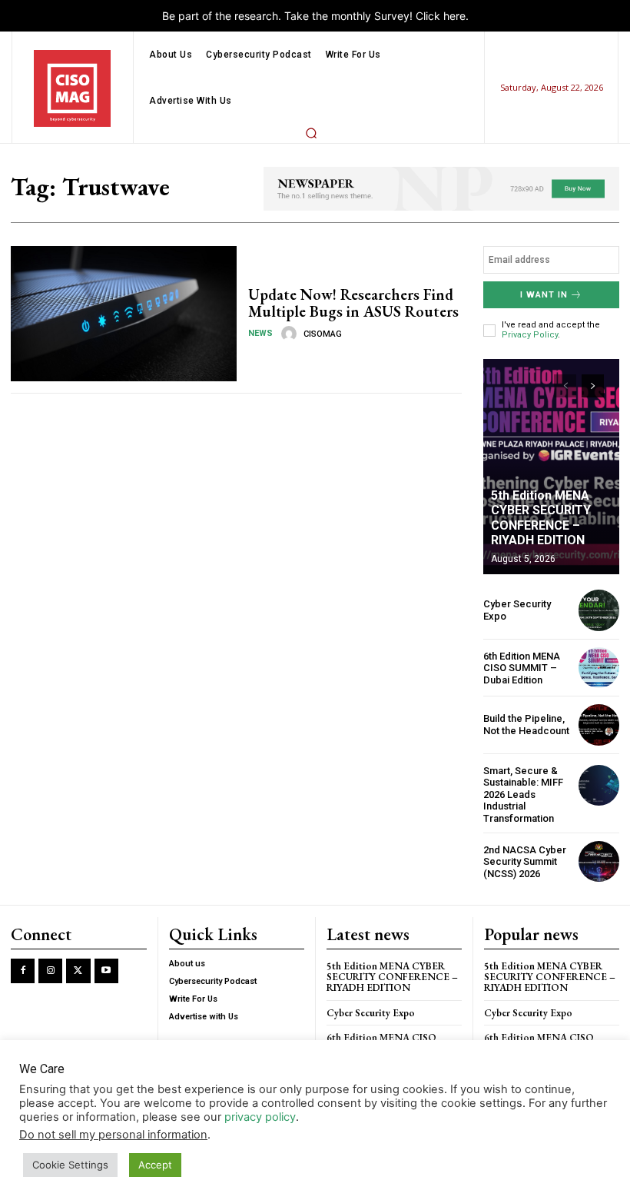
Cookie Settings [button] (70, 1164)
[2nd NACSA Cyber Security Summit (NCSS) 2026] (599, 861)
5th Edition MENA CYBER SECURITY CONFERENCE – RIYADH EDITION (541, 517)
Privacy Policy (530, 335)
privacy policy (260, 1117)
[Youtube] (106, 970)
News (260, 333)
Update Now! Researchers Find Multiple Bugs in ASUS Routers (353, 302)
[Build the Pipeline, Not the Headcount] (599, 724)
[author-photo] (291, 333)
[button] (311, 133)
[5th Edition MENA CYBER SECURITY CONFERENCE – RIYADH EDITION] (551, 466)
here (454, 15)
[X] (78, 970)
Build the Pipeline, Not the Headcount (526, 724)
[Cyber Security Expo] (599, 610)
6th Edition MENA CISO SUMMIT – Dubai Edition (521, 668)
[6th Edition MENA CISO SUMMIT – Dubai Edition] (599, 667)
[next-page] (593, 385)
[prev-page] (565, 385)
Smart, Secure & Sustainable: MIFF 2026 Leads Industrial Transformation (523, 794)
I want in (544, 295)
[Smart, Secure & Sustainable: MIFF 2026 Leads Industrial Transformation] (599, 785)
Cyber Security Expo (371, 1012)
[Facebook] (23, 970)
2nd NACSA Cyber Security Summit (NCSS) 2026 (524, 861)
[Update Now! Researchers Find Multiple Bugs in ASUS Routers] (124, 313)
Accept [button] (155, 1164)
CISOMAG (322, 334)
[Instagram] (50, 970)
